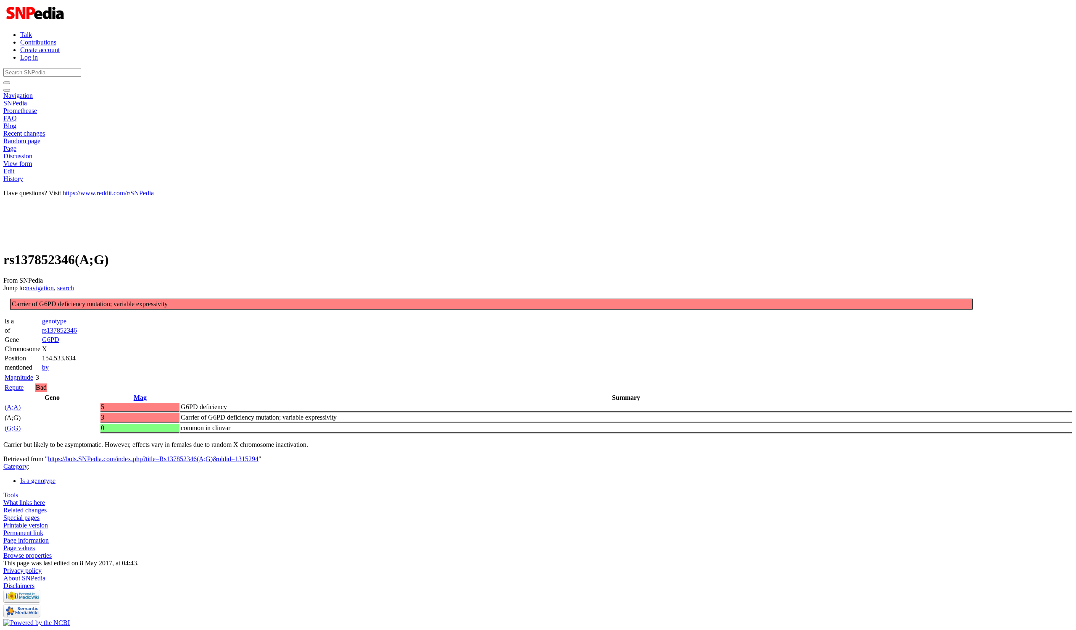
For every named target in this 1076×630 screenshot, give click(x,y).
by (45, 367)
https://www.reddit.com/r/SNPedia (108, 193)
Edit (8, 171)
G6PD (50, 339)
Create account (40, 49)
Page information (26, 540)
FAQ (10, 118)
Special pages (21, 517)
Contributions (38, 42)
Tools (10, 495)
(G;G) (13, 428)
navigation (40, 287)
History (13, 178)
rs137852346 (59, 330)
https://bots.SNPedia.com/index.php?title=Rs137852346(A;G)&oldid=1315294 (153, 458)
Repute (14, 387)
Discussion (17, 156)
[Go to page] (6, 82)
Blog (9, 125)
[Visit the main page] (36, 20)
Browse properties (27, 555)
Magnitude (19, 377)
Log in (29, 57)
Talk (26, 34)
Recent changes (24, 133)
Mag (140, 397)
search (65, 287)
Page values (19, 547)
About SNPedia (24, 578)
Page (9, 148)
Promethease (20, 110)
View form (17, 163)
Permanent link (23, 532)
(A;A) (13, 407)
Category (15, 466)
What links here (24, 502)
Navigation (18, 95)
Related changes (25, 510)
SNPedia (15, 103)
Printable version (25, 525)
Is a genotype (37, 480)
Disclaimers (18, 585)
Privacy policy (22, 570)
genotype (54, 321)
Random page (21, 140)
